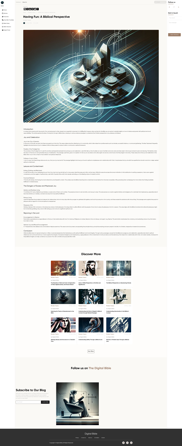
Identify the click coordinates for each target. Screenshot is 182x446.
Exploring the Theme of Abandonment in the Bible (62, 312)
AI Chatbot (96, 437)
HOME (24, 12)
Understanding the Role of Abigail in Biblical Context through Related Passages (90, 312)
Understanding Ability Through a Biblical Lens (90, 339)
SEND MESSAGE (174, 34)
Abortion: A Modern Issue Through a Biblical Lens (117, 340)
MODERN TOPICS (32, 12)
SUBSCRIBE (45, 402)
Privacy (77, 437)
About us (90, 437)
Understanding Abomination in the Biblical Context (117, 312)
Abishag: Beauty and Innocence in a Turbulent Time (63, 340)
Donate (103, 437)
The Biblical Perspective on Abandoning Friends (118, 283)
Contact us (83, 437)
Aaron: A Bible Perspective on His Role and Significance (90, 283)
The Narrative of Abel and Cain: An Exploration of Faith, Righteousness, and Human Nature (63, 283)
